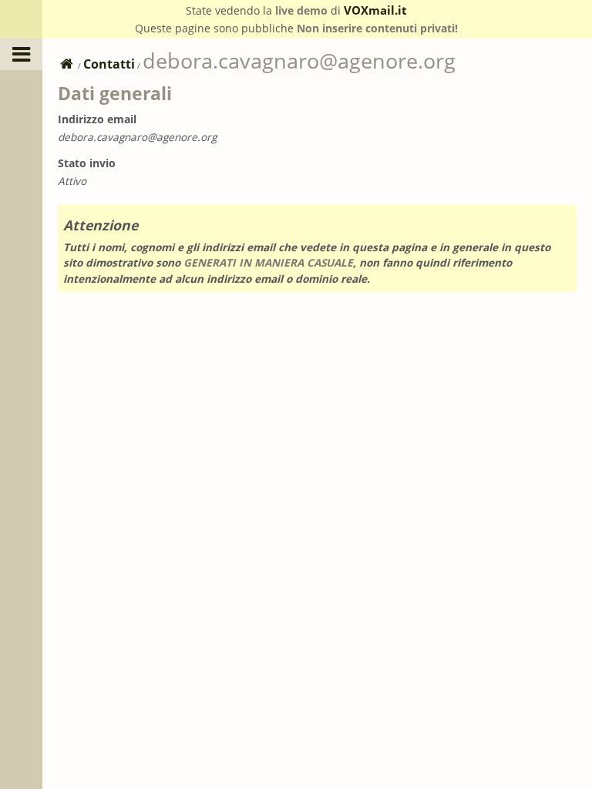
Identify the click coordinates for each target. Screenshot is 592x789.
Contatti (109, 63)
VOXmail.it (375, 10)
